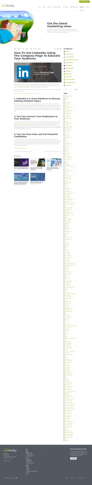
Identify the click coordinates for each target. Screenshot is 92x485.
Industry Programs (29, 460)
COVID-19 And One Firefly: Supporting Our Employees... (51, 151)
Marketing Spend (68, 309)
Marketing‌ (67, 394)
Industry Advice (68, 303)
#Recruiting (67, 440)
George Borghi (67, 295)
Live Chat (66, 124)
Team (66, 376)
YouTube (66, 320)
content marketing (68, 400)
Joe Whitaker (67, 328)
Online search (67, 159)
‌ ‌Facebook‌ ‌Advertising (69, 399)
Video (66, 140)
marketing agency (68, 218)
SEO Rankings (67, 131)
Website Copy (67, 210)
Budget (66, 356)
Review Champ (67, 201)
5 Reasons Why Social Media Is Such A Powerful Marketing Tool (21, 168)
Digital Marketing (69, 62)
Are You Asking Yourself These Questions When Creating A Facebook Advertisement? (21, 183)
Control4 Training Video (69, 287)
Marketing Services (29, 453)
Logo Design (67, 196)
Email (66, 185)
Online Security (69, 76)
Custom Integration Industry (72, 59)
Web (65, 357)
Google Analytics (68, 123)
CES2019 (66, 333)
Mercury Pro (67, 226)
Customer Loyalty (68, 415)
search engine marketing (69, 405)
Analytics (68, 51)
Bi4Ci (66, 276)
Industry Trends (68, 381)
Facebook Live (68, 284)
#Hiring (66, 438)
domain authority (68, 431)
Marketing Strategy (70, 68)
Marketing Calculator (69, 311)
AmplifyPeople (68, 239)
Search (76, 89)
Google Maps (67, 367)
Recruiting (67, 150)
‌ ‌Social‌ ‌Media (67, 397)
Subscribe (73, 458)
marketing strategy (68, 426)
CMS (66, 161)
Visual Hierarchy (68, 346)
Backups (66, 162)
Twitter (66, 336)
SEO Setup (67, 292)
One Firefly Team (34, 61)
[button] (39, 49)
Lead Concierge (68, 113)
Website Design (68, 222)
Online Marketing (68, 212)
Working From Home (69, 373)
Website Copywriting (69, 354)
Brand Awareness (68, 416)
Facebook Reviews (68, 209)
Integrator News (68, 274)
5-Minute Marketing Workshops (31, 471)
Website (66, 99)
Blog (66, 132)
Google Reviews (68, 316)
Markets (27, 451)
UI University (67, 115)
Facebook (67, 105)
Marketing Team (68, 392)
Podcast (66, 269)
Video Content (67, 153)
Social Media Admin (69, 386)
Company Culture (68, 237)
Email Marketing (69, 65)
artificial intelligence (69, 421)
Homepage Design (68, 348)
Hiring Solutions (68, 418)
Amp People (67, 419)
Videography (67, 359)
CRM (66, 247)
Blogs (66, 145)
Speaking (28, 472)
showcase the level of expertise (27, 123)
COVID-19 (67, 229)
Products (66, 154)
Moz (66, 340)
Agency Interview (68, 175)
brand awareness (68, 344)
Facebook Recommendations (70, 338)
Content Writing (68, 178)
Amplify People (68, 182)
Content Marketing (70, 56)
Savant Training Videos (69, 199)
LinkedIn (25, 148)
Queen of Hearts (68, 301)
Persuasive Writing (68, 402)
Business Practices (69, 54)
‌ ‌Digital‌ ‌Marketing (68, 395)
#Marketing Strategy (69, 434)
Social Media (19, 148)
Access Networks (68, 282)
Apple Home (67, 314)
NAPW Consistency (68, 158)
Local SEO (67, 142)
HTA (66, 322)
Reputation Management (70, 408)
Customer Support (68, 257)
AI (65, 119)
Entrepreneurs (67, 266)
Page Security (67, 384)
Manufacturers (28, 461)
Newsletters (67, 134)
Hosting (66, 121)
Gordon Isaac (67, 304)
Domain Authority (68, 198)
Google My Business (69, 137)
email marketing (68, 424)
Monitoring (67, 164)
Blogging (66, 135)
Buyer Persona (67, 352)
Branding (66, 223)
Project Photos (67, 253)
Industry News (67, 194)
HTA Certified (67, 324)
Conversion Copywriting (69, 351)
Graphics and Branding (30, 454)
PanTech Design (68, 298)
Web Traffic (67, 169)
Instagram (67, 215)
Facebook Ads (67, 271)
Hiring (66, 180)
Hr (65, 241)
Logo (66, 279)
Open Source (67, 244)
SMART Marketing (68, 143)
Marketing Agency (68, 231)
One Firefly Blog (17, 170)
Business (66, 236)
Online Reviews (68, 116)
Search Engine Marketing (69, 403)
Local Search (67, 365)
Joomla (66, 242)
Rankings (66, 186)
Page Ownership (68, 387)
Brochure (66, 289)
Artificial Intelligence (69, 127)
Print (66, 290)
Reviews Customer (68, 362)
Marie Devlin (67, 330)
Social (66, 217)
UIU (65, 167)
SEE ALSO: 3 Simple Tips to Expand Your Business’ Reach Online (26, 93)
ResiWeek (67, 268)
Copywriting (67, 190)
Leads (66, 349)
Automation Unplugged (69, 214)
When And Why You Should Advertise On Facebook (36, 183)
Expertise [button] (27, 465)
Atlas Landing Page (68, 410)
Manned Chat (67, 228)
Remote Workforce (68, 375)
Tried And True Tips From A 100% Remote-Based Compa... (24, 151)
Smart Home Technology (70, 202)
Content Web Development (70, 265)
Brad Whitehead (68, 327)
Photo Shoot (67, 368)
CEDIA (66, 148)
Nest (66, 312)
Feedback (67, 363)
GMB (66, 335)
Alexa (66, 206)
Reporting (67, 379)
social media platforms (25, 103)
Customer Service (68, 191)
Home (27, 449)
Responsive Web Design (69, 166)
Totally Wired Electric (69, 296)
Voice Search (67, 258)
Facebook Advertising (69, 170)
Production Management (70, 263)
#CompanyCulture (68, 437)
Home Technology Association (71, 325)
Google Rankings (68, 343)
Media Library (67, 177)
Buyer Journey (67, 220)
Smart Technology (68, 383)
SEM (66, 234)
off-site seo (67, 427)
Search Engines (68, 188)
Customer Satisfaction (69, 407)
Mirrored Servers (68, 341)
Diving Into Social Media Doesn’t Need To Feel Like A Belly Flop (53, 168)
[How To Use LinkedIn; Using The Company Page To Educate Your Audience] (37, 72)
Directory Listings (68, 156)
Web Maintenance (68, 126)
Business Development (69, 107)
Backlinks (67, 225)
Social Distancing (68, 371)
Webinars (28, 468)
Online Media (68, 71)
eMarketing (67, 260)
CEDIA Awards (67, 277)
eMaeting (67, 245)
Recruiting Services (84, 1)
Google (66, 174)
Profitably (67, 183)
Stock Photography (68, 360)
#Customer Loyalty (68, 435)
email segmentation (69, 423)
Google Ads (67, 233)
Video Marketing (68, 413)
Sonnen (66, 300)
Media (66, 378)
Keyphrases (67, 250)
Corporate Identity (68, 281)
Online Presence (69, 73)
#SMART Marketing (69, 432)
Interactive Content (68, 193)
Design (66, 249)
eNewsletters (67, 147)
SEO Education (68, 129)
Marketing (67, 97)
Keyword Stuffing (68, 317)
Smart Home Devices (69, 204)
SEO (65, 100)
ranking (66, 429)
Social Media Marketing (70, 82)
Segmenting (67, 261)
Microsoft (67, 306)
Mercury (66, 139)
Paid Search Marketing (70, 79)
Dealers (27, 464)
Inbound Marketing (68, 207)
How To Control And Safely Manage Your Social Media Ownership (36, 168)
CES (65, 332)
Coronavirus (67, 370)
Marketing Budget (68, 308)
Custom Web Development (70, 293)
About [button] (27, 450)
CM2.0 (66, 172)
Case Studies (67, 252)
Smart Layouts (67, 285)
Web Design (68, 85)
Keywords (67, 319)
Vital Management (68, 273)
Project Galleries (68, 255)
